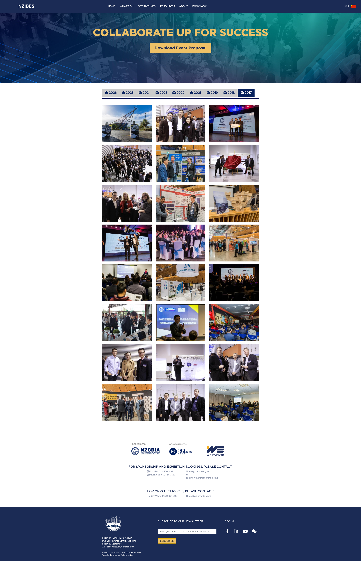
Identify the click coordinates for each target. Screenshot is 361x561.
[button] (126, 6)
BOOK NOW (199, 6)
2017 (248, 92)
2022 (180, 92)
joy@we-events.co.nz (200, 496)
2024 (146, 92)
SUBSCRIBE (167, 541)
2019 (214, 92)
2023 (163, 92)
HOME (111, 6)
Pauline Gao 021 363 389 (161, 475)
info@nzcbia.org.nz (199, 472)
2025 (129, 92)
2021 (197, 92)
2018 (231, 92)
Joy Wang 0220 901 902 (163, 496)
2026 (112, 92)
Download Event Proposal (180, 48)
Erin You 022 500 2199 (160, 472)
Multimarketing (126, 555)
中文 (347, 6)
